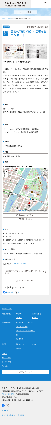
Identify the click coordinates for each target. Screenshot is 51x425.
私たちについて (7, 308)
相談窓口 (35, 317)
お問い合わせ (24, 372)
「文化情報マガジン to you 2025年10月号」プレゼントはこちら (24, 272)
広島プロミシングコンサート (25, 331)
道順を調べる (25, 219)
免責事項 (21, 415)
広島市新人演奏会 (21, 326)
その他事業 (19, 339)
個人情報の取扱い (8, 415)
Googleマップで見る (26, 215)
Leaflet (23, 211)
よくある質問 (6, 362)
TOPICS (4, 353)
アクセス (5, 366)
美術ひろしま (20, 344)
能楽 (17, 335)
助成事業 (19, 314)
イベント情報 (6, 358)
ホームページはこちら (25, 280)
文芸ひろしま (20, 348)
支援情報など (36, 314)
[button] (25, 187)
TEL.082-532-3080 (19, 264)
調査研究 (19, 317)
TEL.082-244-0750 (8, 394)
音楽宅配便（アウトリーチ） (25, 322)
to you (34, 344)
